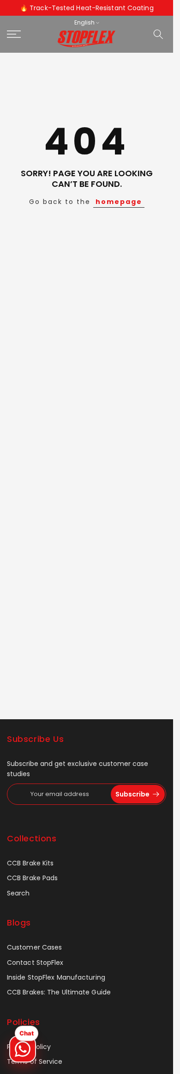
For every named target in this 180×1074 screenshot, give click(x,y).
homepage (119, 201)
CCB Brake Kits (30, 863)
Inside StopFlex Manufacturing (56, 977)
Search (18, 893)
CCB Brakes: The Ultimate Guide (59, 992)
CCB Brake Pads (32, 878)
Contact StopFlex (35, 962)
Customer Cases (34, 947)
